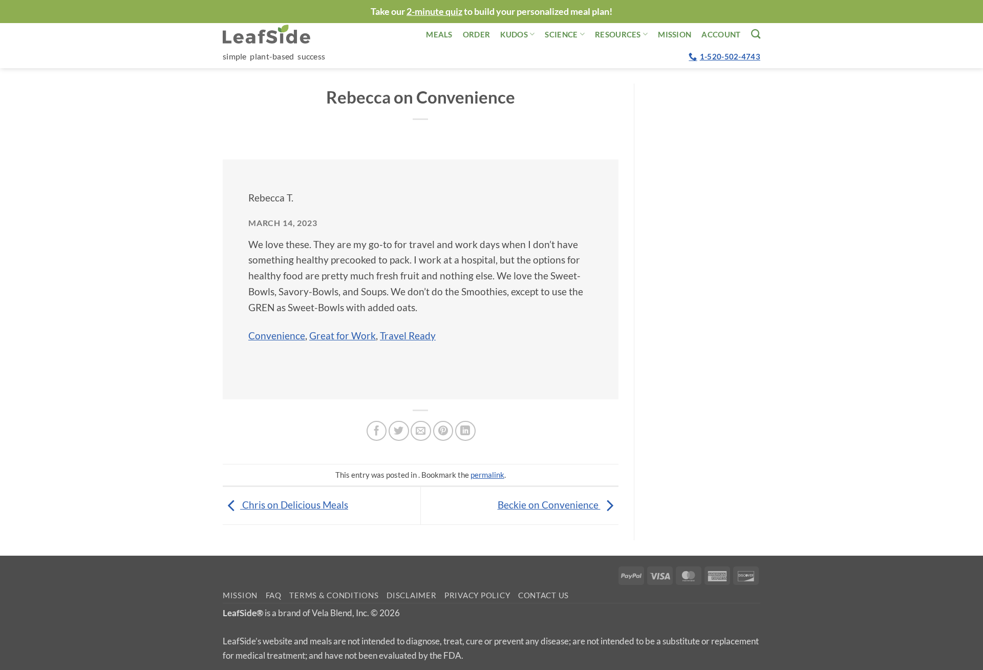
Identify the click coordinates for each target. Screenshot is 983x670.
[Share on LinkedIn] (465, 431)
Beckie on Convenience (549, 505)
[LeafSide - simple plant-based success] (274, 34)
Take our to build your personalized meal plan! (491, 11)
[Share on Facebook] (377, 431)
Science (561, 34)
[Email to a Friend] (421, 431)
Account (720, 34)
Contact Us (543, 595)
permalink (487, 474)
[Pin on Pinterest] (443, 431)
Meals (439, 34)
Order (476, 34)
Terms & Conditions (333, 595)
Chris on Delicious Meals (294, 505)
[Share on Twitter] (399, 431)
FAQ (274, 595)
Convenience (276, 335)
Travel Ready (408, 335)
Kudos (514, 34)
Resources (618, 34)
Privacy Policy (477, 595)
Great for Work (342, 335)
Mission (674, 34)
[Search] (755, 34)
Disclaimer (411, 595)
